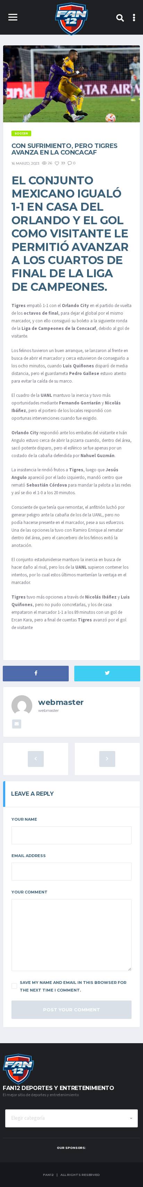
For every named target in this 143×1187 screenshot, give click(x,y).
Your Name (24, 819)
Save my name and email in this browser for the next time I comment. (73, 986)
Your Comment (29, 892)
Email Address (28, 855)
